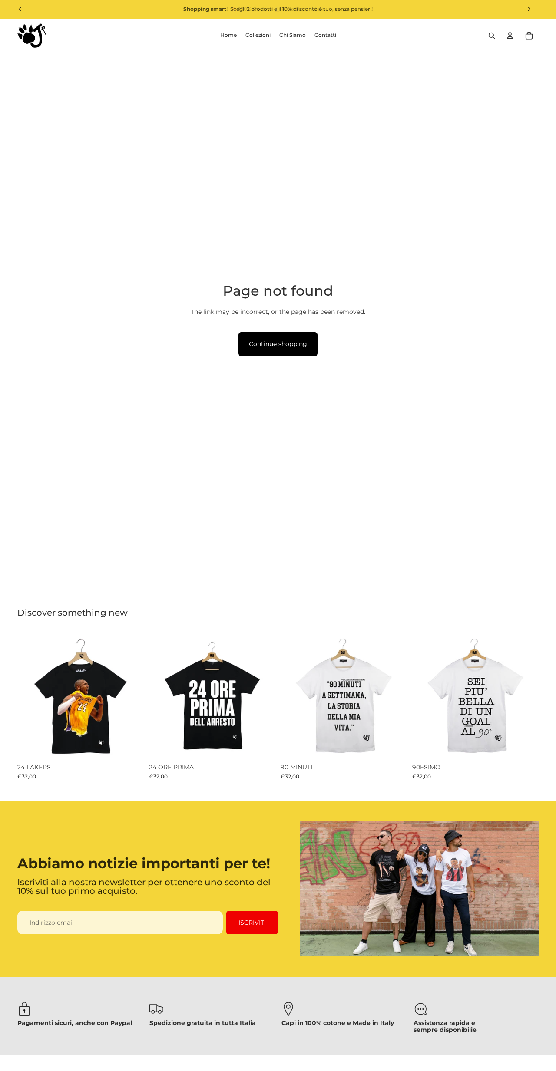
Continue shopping (278, 344)
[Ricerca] (491, 35)
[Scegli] (130, 745)
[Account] (510, 35)
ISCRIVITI (252, 922)
